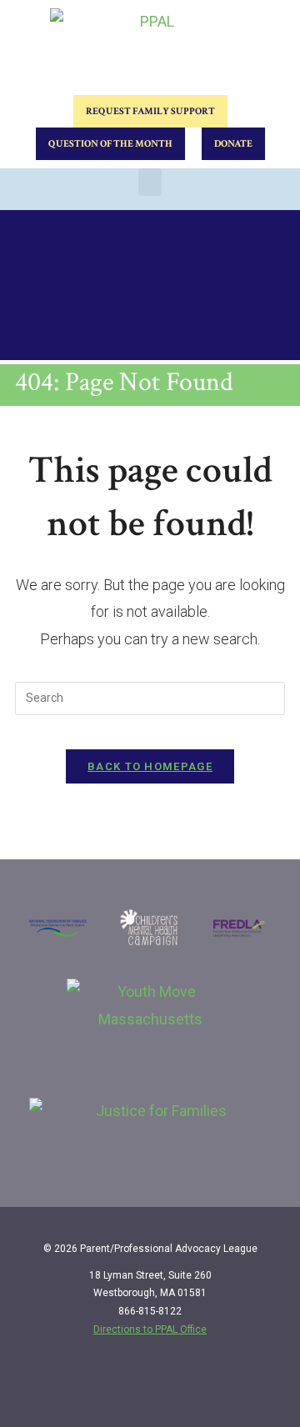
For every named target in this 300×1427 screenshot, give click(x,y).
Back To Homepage (150, 766)
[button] (150, 182)
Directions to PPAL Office (150, 1329)
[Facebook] (196, 1387)
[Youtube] (264, 1387)
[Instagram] (230, 1387)
